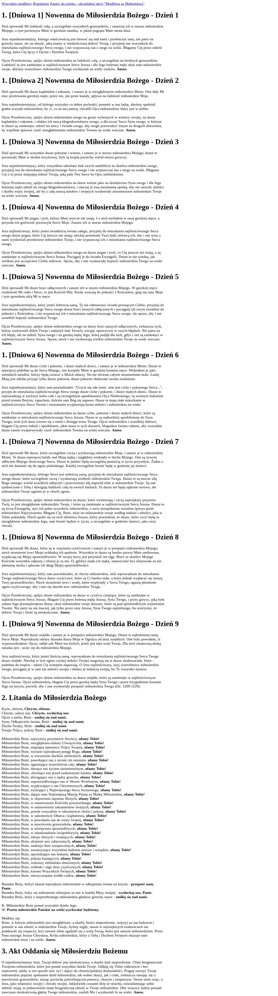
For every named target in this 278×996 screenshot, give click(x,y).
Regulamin (41, 4)
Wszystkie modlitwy (17, 4)
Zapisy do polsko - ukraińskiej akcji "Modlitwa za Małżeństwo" (97, 4)
